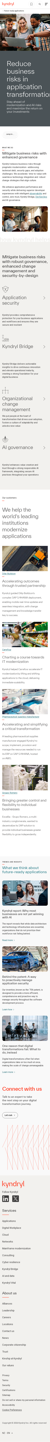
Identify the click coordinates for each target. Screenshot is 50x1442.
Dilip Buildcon (9, 573)
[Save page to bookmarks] (31, 4)
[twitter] (15, 1198)
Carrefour (6, 649)
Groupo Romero (9, 793)
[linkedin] (5, 1198)
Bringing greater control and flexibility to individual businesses (24, 804)
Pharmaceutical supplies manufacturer (20, 717)
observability (36, 193)
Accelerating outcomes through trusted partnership (24, 583)
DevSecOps (41, 197)
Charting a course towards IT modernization (23, 659)
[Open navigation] (46, 4)
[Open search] (40, 4)
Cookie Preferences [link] (12, 1410)
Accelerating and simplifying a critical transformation (25, 726)
